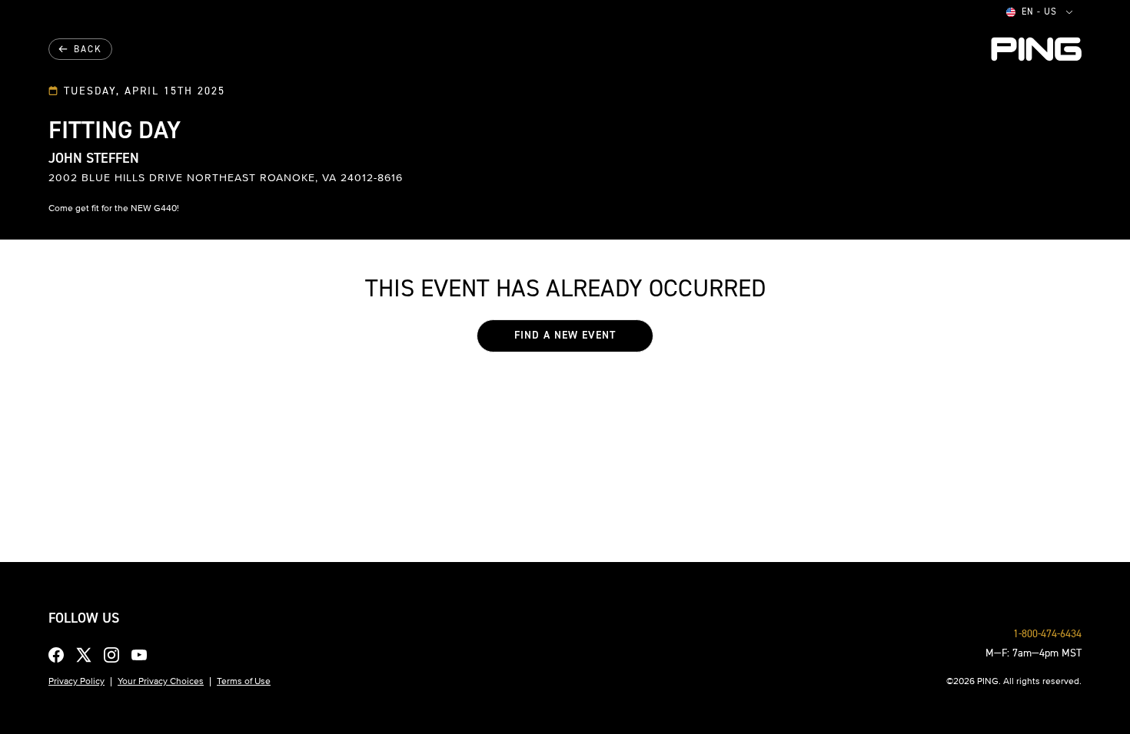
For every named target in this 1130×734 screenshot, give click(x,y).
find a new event (565, 335)
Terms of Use (244, 681)
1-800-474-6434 (1047, 634)
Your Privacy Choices (161, 681)
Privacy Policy (76, 681)
